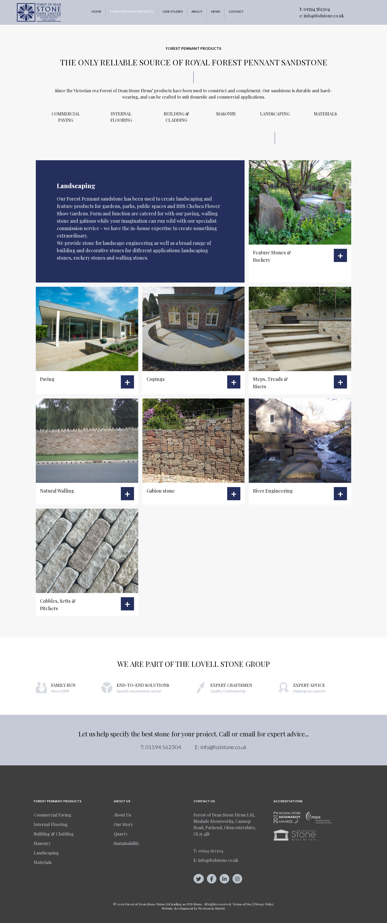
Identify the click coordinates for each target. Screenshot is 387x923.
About (196, 11)
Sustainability (126, 843)
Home (96, 11)
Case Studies (172, 11)
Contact (236, 11)
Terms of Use (242, 904)
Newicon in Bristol (211, 908)
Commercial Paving (66, 117)
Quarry (121, 834)
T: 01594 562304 (208, 850)
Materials (325, 113)
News (215, 11)
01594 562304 (317, 9)
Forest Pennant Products (132, 11)
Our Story (123, 824)
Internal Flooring (121, 117)
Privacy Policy (264, 904)
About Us (122, 815)
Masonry (226, 113)
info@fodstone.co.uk (324, 15)
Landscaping (275, 113)
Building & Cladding (176, 117)
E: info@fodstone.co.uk (216, 860)
